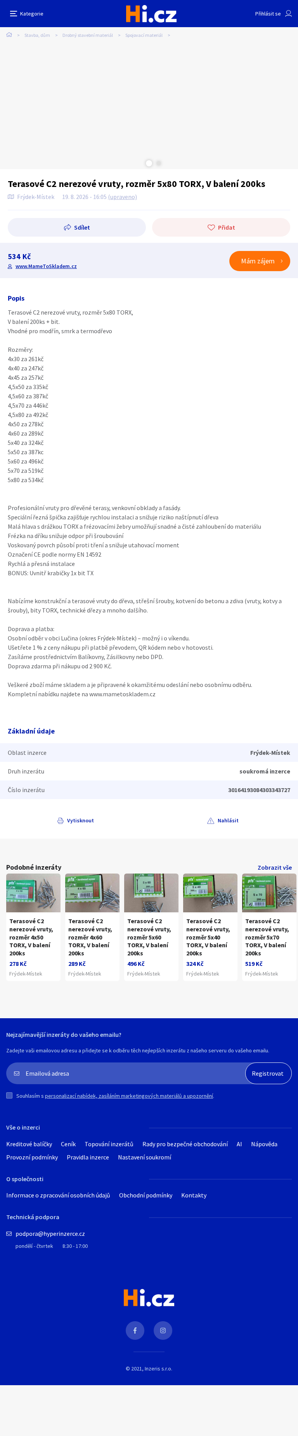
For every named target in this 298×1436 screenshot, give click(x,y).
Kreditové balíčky (29, 1144)
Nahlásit (228, 820)
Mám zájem (258, 260)
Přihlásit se (268, 13)
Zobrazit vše (275, 867)
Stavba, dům (37, 35)
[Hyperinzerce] (151, 13)
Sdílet (82, 227)
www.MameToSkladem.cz (46, 266)
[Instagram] (163, 1330)
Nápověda (264, 1144)
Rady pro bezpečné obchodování (185, 1144)
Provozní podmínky (32, 1157)
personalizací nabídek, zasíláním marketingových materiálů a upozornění (129, 1095)
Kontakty (193, 1195)
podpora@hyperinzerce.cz (50, 1233)
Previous (139, 163)
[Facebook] (135, 1330)
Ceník (68, 1144)
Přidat (226, 227)
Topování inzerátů (109, 1144)
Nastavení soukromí (144, 1157)
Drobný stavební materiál (87, 35)
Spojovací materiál (144, 35)
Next (159, 163)
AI (239, 1144)
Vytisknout (80, 820)
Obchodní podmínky (145, 1195)
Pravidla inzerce (88, 1157)
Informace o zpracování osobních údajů (58, 1195)
